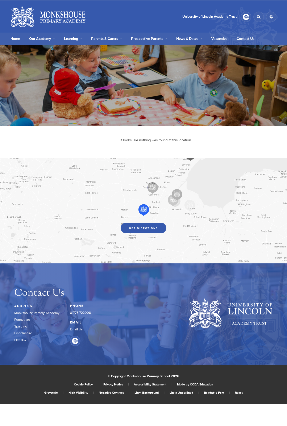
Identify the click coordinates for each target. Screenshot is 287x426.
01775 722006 (80, 312)
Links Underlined (184, 392)
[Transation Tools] (271, 17)
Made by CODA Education (195, 384)
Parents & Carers (106, 38)
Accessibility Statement (153, 384)
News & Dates (189, 38)
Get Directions (147, 229)
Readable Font (217, 392)
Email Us (76, 329)
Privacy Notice (116, 384)
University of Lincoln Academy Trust (209, 17)
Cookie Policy (86, 384)
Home (15, 38)
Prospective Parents (149, 38)
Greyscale (53, 392)
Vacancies (219, 38)
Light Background (149, 392)
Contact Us (245, 38)
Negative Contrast (114, 392)
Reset (239, 392)
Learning (73, 38)
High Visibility (81, 392)
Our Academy (42, 38)
